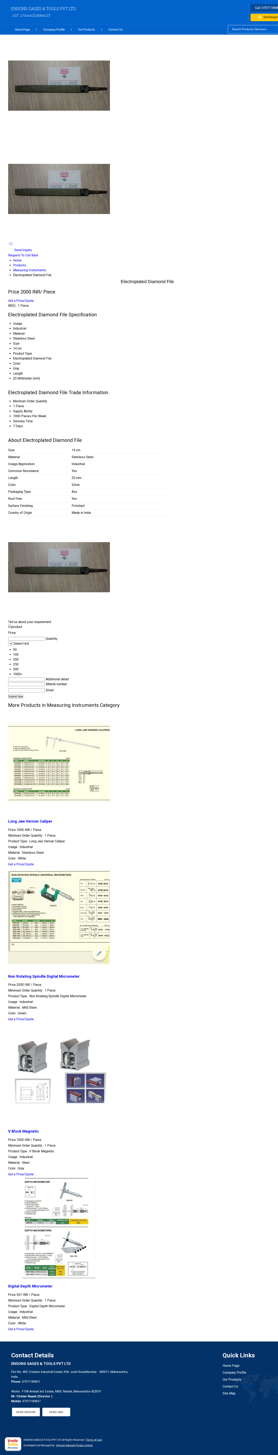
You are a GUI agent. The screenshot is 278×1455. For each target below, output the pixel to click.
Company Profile (54, 29)
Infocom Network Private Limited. (74, 1445)
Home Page (22, 29)
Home (17, 260)
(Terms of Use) (93, 1439)
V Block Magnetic (23, 1131)
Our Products (86, 29)
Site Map (229, 1393)
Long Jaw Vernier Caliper (30, 821)
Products (19, 265)
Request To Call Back (23, 255)
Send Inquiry (22, 250)
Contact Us (115, 29)
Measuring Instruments (29, 270)
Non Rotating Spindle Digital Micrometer (44, 976)
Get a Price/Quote (21, 301)
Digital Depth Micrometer (30, 1286)
